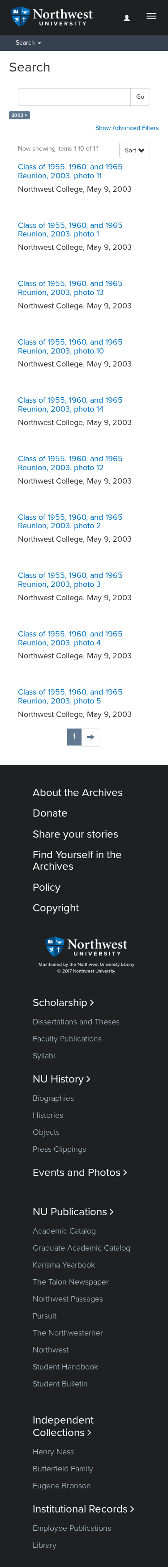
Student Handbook (65, 1367)
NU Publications (73, 1211)
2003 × (19, 115)
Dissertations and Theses (76, 1022)
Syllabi (44, 1056)
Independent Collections (63, 1426)
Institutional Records (83, 1509)
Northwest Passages (68, 1299)
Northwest (51, 1350)
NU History (61, 1079)
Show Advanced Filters (127, 128)
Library (44, 1545)
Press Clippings (59, 1149)
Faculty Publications (67, 1039)
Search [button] (26, 42)
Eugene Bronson (62, 1486)
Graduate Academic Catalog (81, 1248)
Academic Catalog (64, 1231)
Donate (50, 813)
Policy (46, 887)
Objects (46, 1132)
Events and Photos (80, 1172)
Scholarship (63, 1002)
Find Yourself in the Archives (77, 860)
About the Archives (78, 792)
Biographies (53, 1098)
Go (140, 97)
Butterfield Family (63, 1469)
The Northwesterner (68, 1333)
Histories (48, 1115)
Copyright (56, 907)
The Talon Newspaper (71, 1282)
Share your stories (75, 834)
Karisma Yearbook (64, 1265)
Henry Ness (53, 1452)
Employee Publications (72, 1528)
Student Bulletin (60, 1384)
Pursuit (44, 1316)
